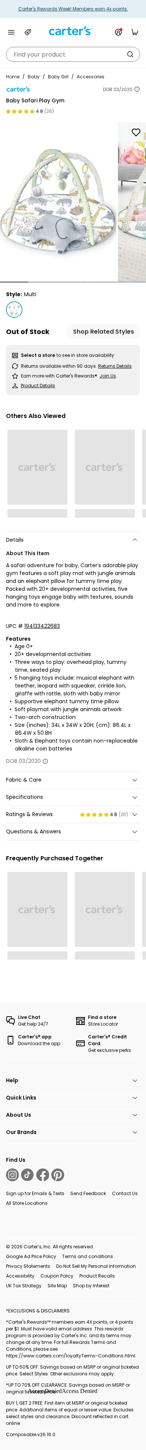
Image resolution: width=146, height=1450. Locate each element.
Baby (34, 76)
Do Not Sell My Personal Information (96, 1266)
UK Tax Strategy (24, 1285)
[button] (14, 282)
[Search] (130, 54)
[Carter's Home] (73, 31)
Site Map (57, 1285)
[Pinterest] (57, 1174)
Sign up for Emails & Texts (35, 1193)
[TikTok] (27, 1174)
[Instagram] (12, 1174)
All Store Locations (27, 1203)
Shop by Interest (91, 1285)
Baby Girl (58, 76)
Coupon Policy (56, 1276)
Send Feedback (88, 1193)
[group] (58, 202)
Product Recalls (97, 1276)
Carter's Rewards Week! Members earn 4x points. (73, 9)
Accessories (90, 76)
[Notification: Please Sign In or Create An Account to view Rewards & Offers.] (118, 32)
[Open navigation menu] (11, 32)
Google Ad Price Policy (31, 1256)
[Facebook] (42, 1174)
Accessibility (20, 1276)
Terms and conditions (87, 1256)
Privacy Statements (28, 1266)
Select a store (38, 355)
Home (12, 76)
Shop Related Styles (103, 331)
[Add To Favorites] (136, 132)
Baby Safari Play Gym (35, 100)
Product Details (38, 385)
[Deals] (27, 32)
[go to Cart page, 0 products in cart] (135, 32)
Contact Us (125, 1193)
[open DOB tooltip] (137, 89)
